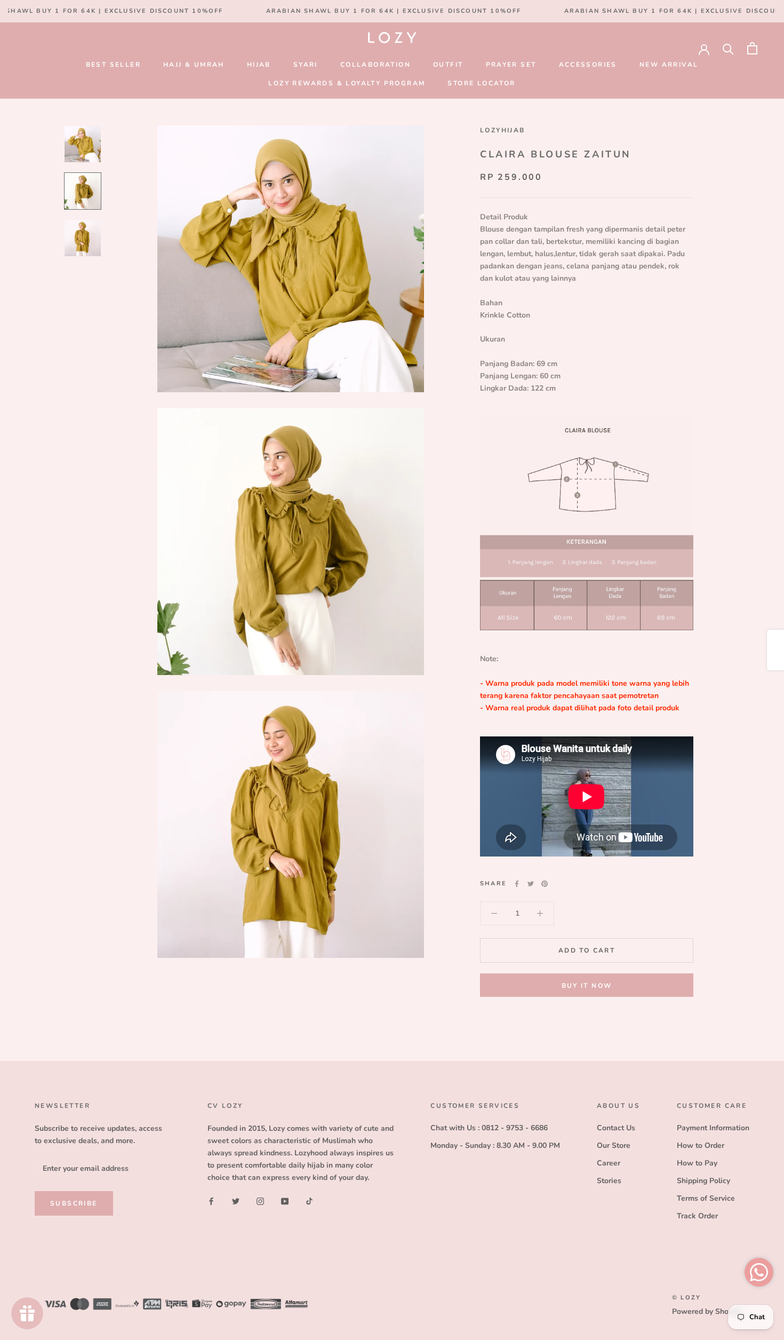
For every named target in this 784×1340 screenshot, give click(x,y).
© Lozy (686, 1298)
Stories (609, 1181)
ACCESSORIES (588, 64)
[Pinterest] (544, 884)
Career (608, 1163)
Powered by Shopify (706, 1311)
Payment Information (713, 1128)
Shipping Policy (703, 1181)
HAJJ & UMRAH (194, 64)
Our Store (613, 1145)
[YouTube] (285, 1200)
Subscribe (74, 1203)
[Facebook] (517, 884)
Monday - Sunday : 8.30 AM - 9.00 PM (495, 1145)
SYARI (305, 64)
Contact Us (616, 1128)
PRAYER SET (511, 64)
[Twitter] (530, 884)
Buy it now (587, 985)
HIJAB (259, 64)
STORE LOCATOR (481, 83)
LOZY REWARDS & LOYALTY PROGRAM (346, 83)
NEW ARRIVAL (668, 64)
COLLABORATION (375, 64)
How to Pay (697, 1163)
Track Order (697, 1216)
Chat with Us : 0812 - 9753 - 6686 (489, 1128)
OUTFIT (448, 64)
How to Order (700, 1145)
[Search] (728, 48)
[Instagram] (260, 1200)
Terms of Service (706, 1198)
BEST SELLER (113, 64)
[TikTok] (309, 1200)
